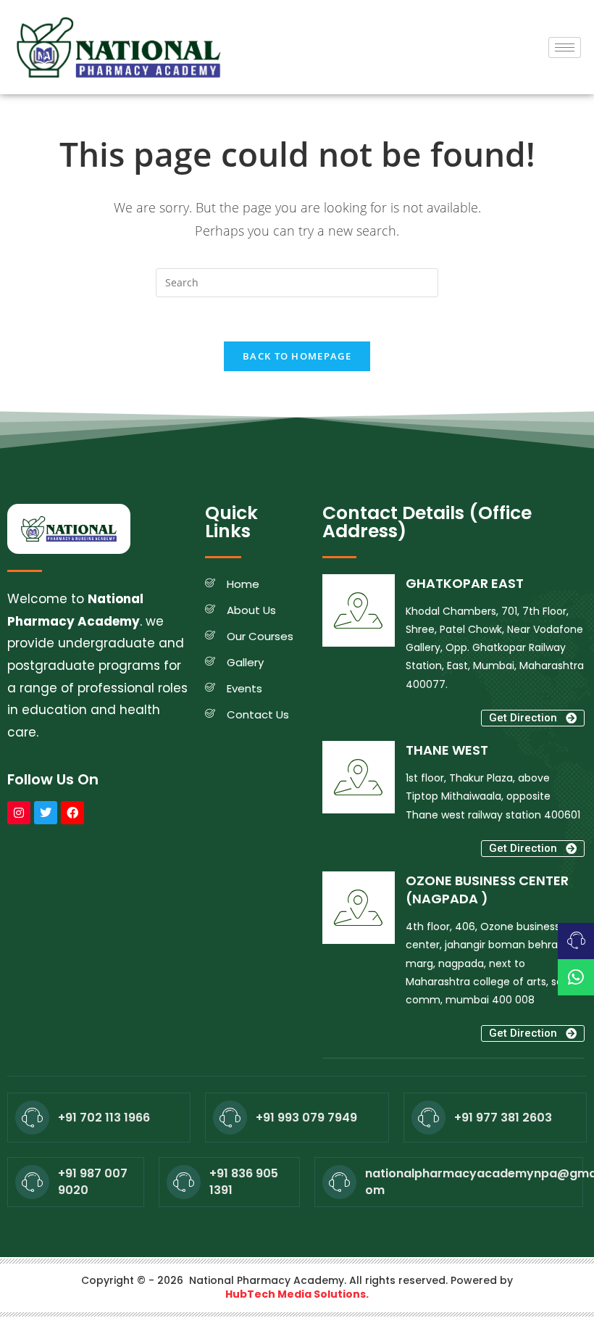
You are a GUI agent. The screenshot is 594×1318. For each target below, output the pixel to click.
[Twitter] (45, 812)
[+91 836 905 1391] (184, 1182)
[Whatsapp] (576, 977)
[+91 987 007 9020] (32, 1182)
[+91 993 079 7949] (230, 1118)
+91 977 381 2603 (503, 1117)
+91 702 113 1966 (104, 1117)
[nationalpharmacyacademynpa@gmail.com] (339, 1182)
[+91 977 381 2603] (428, 1118)
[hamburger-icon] (564, 47)
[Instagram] (18, 812)
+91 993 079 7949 (306, 1117)
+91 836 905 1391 (243, 1181)
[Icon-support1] (576, 941)
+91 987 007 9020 (92, 1181)
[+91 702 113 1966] (32, 1118)
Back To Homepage (297, 355)
